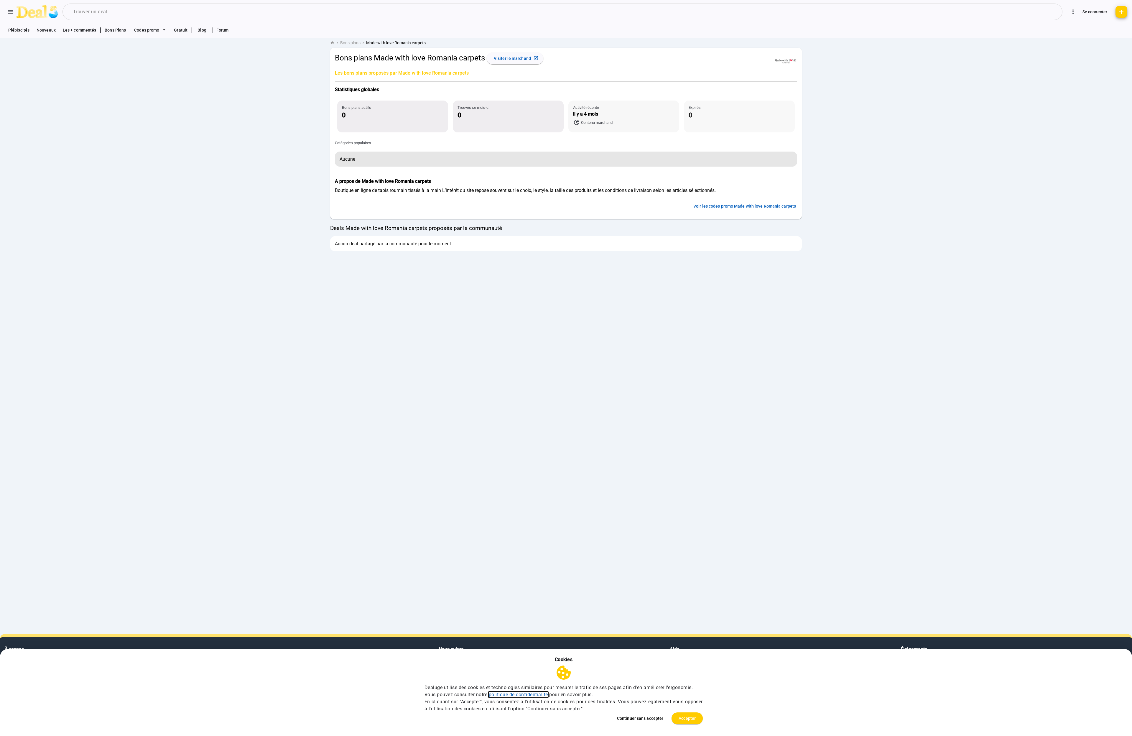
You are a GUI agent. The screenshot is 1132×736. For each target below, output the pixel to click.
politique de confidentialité (518, 694)
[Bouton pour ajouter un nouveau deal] (1121, 12)
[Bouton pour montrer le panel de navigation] (11, 12)
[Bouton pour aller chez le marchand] (785, 60)
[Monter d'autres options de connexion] (1073, 12)
